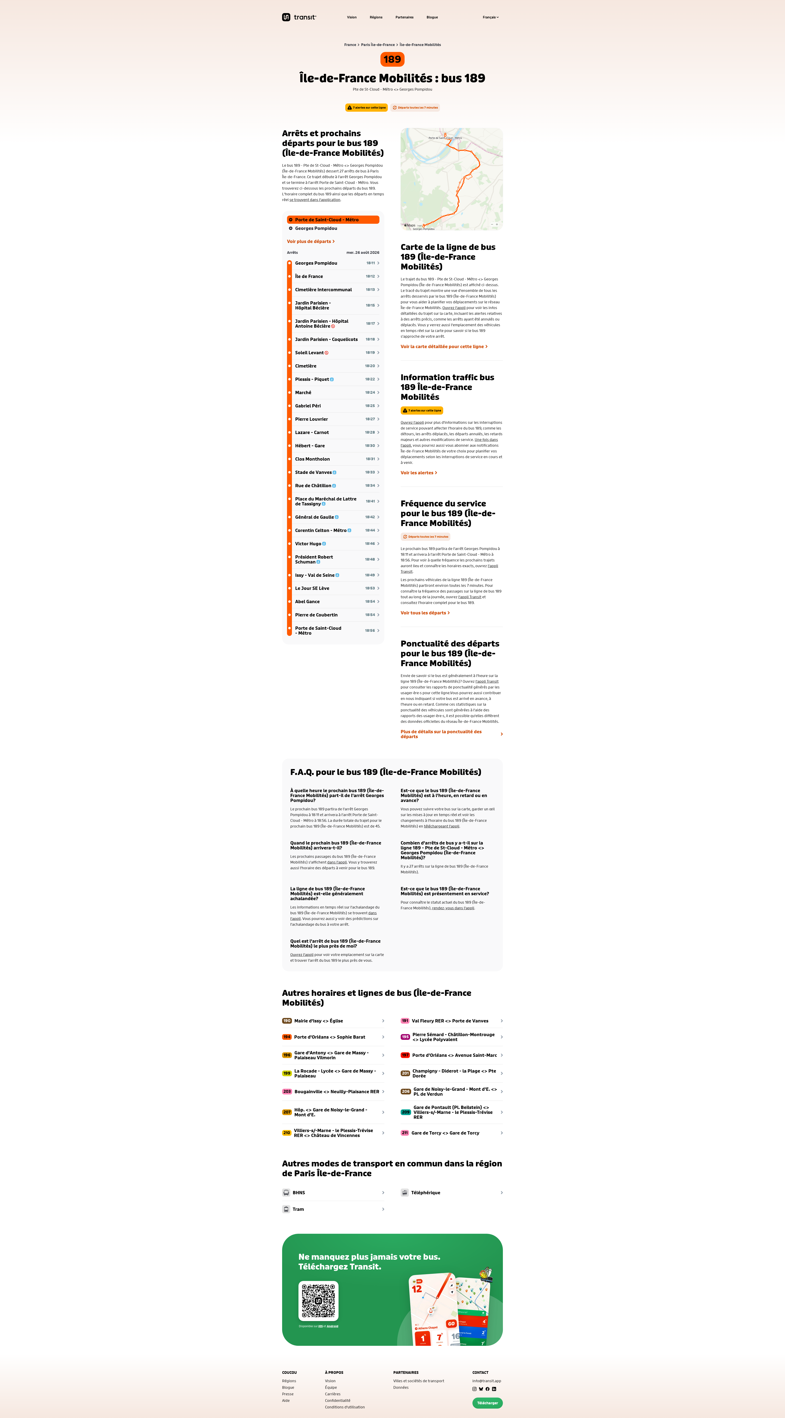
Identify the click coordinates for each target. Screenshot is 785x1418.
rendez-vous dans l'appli (453, 908)
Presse (288, 1394)
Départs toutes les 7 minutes (418, 107)
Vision (352, 17)
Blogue (432, 17)
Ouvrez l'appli (454, 307)
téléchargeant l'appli (441, 826)
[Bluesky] (481, 1389)
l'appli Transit (469, 597)
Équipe (331, 1387)
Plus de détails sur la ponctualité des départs (441, 734)
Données (401, 1387)
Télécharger (487, 1403)
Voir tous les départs (423, 612)
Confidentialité (337, 1400)
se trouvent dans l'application (314, 199)
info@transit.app (486, 1381)
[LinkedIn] (494, 1389)
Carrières (333, 1394)
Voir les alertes (417, 472)
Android (332, 1326)
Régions (376, 17)
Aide (286, 1400)
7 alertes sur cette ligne (369, 107)
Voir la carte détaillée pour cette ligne (442, 346)
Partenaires (405, 17)
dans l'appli (337, 862)
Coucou (289, 1372)
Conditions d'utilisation (345, 1407)
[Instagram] (474, 1389)
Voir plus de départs (309, 241)
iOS (320, 1326)
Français (489, 17)
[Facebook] (488, 1389)
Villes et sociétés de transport (418, 1381)
